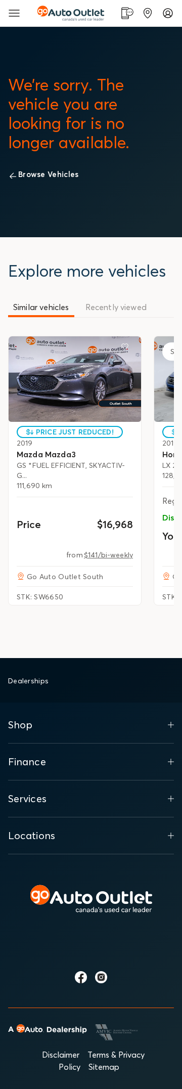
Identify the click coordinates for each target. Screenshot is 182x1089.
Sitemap (103, 1067)
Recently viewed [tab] (116, 307)
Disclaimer (60, 1055)
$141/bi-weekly (108, 554)
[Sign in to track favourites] (127, 348)
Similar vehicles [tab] (41, 307)
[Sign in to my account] (168, 13)
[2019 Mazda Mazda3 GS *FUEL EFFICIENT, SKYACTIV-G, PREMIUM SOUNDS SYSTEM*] (75, 378)
